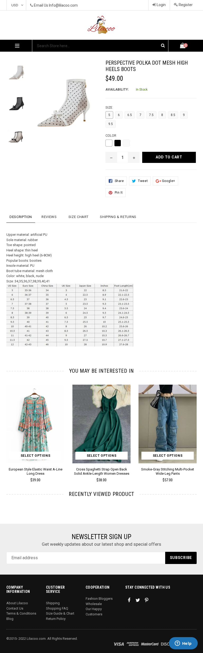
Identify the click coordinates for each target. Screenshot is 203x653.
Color (110, 135)
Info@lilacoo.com (63, 5)
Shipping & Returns (118, 217)
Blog (9, 619)
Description (21, 217)
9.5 (110, 124)
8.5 (173, 115)
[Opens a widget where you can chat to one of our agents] (183, 643)
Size (108, 107)
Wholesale (94, 604)
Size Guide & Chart (60, 613)
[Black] (117, 143)
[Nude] (126, 143)
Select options (35, 455)
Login (161, 5)
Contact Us (14, 608)
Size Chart (78, 217)
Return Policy (56, 619)
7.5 (151, 115)
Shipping (53, 603)
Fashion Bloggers (99, 599)
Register (185, 5)
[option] (97, 436)
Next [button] (194, 425)
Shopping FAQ (57, 608)
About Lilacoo (17, 603)
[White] (108, 143)
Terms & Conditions (21, 613)
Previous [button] (6, 425)
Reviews (49, 217)
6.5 (129, 115)
